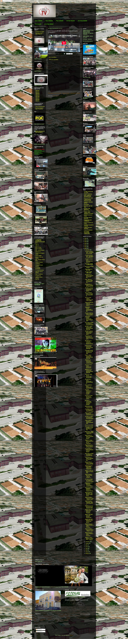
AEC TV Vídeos (38, 248)
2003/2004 (37, 90)
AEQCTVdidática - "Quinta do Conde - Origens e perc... (89, 498)
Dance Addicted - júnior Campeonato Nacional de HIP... (89, 386)
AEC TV (37, 245)
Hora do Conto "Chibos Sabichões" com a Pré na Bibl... (89, 299)
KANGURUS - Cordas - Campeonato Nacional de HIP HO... (89, 309)
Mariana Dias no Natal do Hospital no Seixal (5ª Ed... (89, 463)
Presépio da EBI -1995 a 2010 (88, 272)
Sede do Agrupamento (40, 106)
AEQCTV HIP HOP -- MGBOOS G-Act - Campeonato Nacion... (89, 521)
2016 (85, 241)
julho (86, 544)
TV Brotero (37, 263)
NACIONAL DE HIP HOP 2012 (88, 218)
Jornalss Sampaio (39, 262)
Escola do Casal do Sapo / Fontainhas (39, 108)
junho (86, 546)
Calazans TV (38, 251)
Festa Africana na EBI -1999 (88, 270)
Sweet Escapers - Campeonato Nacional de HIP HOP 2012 (89, 347)
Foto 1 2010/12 (38, 20)
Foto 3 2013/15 (59, 20)
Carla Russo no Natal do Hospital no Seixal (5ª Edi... (89, 459)
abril (86, 550)
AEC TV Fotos (38, 247)
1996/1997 (37, 98)
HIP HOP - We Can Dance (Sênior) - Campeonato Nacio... (89, 333)
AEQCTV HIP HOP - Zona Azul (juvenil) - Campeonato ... (89, 516)
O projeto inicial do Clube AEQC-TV (39, 33)
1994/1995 (37, 100)
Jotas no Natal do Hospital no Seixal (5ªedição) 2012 (89, 422)
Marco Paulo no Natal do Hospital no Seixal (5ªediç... (89, 437)
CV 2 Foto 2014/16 (82, 20)
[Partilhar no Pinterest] (72, 53)
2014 (85, 245)
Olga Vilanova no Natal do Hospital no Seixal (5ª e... (89, 446)
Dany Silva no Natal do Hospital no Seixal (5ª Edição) (89, 323)
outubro (87, 543)
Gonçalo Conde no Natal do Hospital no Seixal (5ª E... (89, 314)
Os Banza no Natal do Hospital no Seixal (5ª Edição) (89, 417)
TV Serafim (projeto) (39, 270)
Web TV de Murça (39, 274)
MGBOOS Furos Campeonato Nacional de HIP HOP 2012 (89, 371)
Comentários (39, 631)
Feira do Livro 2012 (89, 425)
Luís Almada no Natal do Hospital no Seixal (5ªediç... (89, 450)
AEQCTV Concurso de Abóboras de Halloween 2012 (89, 506)
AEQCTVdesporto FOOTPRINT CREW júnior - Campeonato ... (88, 467)
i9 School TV (38, 275)
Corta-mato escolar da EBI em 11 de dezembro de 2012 (89, 352)
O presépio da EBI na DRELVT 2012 (89, 264)
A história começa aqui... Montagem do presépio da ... (89, 256)
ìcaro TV (37, 279)
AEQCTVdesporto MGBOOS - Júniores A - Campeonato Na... (89, 489)
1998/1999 (37, 95)
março (86, 551)
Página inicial (65, 93)
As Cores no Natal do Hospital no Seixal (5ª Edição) (89, 480)
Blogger (71, 635)
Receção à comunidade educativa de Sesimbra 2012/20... (88, 402)
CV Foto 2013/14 (70, 20)
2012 (85, 248)
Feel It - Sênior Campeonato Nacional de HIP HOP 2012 (89, 357)
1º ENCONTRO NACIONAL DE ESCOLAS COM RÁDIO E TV (40, 241)
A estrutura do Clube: (39, 31)
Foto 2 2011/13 (49, 20)
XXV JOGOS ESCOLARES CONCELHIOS (87, 232)
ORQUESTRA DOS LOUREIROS (88, 221)
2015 (85, 243)
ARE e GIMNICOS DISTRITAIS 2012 (87, 196)
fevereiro (87, 553)
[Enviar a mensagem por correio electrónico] (64, 53)
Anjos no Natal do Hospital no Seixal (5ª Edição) (89, 413)
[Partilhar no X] (69, 53)
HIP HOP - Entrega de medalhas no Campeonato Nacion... (89, 289)
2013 (85, 246)
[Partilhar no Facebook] (70, 53)
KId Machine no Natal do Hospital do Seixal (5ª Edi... (89, 276)
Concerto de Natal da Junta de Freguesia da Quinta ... (88, 397)
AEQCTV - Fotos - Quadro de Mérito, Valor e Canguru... (89, 538)
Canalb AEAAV (38, 255)
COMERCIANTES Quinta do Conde (87, 200)
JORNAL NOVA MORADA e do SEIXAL (88, 213)
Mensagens (39, 629)
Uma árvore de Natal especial (89, 267)
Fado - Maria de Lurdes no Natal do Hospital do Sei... (89, 281)
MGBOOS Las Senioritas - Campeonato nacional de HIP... (89, 361)
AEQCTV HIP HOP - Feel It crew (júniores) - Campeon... (89, 511)
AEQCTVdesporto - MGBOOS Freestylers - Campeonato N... (89, 484)
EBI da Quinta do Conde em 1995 (88, 407)
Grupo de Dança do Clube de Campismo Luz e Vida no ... (89, 304)
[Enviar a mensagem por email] (67, 53)
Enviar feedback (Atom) (57, 95)
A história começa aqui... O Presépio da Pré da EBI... (89, 252)
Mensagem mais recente (54, 93)
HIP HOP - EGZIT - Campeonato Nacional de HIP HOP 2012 (89, 328)
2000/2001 (37, 92)
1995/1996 (37, 99)
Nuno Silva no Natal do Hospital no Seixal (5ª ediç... (89, 454)
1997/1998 (37, 96)
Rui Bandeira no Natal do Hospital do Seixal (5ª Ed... (89, 285)
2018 (85, 238)
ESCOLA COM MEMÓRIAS (87, 209)
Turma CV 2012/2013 (88, 230)
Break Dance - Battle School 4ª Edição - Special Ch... (89, 432)
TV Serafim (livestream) (37, 268)
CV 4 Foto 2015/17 (49, 24)
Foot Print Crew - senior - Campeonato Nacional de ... (88, 366)
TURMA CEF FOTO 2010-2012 (88, 228)
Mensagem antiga (75, 93)
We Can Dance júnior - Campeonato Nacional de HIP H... (89, 381)
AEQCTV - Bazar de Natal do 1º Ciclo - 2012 (89, 471)
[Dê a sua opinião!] (68, 53)
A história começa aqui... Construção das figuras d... (89, 260)
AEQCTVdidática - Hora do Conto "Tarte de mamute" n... (89, 476)
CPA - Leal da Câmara (39, 250)
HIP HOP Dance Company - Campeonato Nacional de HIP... (89, 342)
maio (86, 548)
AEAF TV (37, 244)
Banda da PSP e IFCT (88, 198)
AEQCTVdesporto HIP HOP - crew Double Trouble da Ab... (88, 494)
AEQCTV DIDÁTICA (88, 194)
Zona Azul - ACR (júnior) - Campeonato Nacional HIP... (88, 376)
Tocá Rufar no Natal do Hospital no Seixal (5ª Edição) (89, 410)
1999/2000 (37, 93)
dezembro (87, 249)
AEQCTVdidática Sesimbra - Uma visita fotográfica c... (89, 503)
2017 (85, 240)
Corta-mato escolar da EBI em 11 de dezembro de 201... (89, 428)
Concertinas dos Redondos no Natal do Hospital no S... (89, 337)
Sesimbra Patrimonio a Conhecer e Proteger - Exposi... (88, 391)
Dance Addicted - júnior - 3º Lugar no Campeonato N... (89, 294)
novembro (87, 541)
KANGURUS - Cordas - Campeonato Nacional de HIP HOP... (89, 318)
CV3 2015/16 (38, 24)
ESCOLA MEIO (87, 211)
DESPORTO (86, 204)
